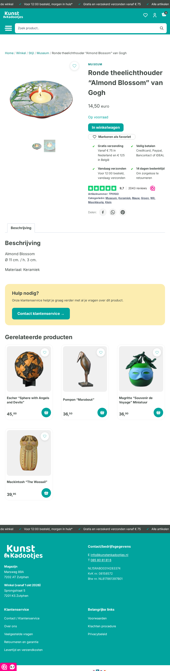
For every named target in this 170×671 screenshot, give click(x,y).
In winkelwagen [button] (46, 412)
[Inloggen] (154, 15)
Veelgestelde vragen (18, 634)
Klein (108, 202)
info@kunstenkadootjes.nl (109, 555)
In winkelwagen (106, 127)
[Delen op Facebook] (103, 212)
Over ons (10, 626)
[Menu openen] (7, 28)
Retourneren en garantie (21, 642)
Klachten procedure (102, 626)
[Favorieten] (145, 15)
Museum (111, 198)
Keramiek (124, 198)
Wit (152, 198)
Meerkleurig (96, 202)
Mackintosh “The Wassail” (27, 482)
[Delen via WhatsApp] (113, 212)
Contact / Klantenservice (21, 618)
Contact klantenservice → (40, 313)
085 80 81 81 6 (101, 560)
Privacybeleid (97, 634)
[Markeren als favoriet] (74, 65)
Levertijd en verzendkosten (23, 650)
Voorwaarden (97, 618)
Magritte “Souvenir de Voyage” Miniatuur (136, 400)
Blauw (136, 198)
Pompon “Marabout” (78, 400)
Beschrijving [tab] (21, 228)
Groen (145, 198)
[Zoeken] (162, 28)
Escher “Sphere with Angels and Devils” (28, 400)
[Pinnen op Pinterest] (122, 212)
